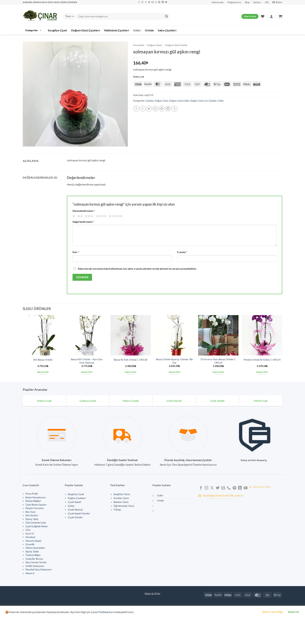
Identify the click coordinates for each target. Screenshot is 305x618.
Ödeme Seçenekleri (35, 547)
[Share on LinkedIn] (168, 108)
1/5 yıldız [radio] (73, 216)
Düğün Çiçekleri (77, 498)
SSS (267, 2)
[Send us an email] (152, 2)
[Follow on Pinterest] (159, 2)
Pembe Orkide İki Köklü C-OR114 (262, 359)
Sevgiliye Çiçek (57, 30)
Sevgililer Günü (121, 494)
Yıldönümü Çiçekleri (116, 30)
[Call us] (156, 2)
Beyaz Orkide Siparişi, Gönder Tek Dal (174, 361)
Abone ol (29, 573)
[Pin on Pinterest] (162, 108)
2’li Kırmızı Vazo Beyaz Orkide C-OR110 (218, 361)
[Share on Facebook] (136, 108)
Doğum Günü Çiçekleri (85, 30)
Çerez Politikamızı (102, 612)
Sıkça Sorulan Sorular (36, 562)
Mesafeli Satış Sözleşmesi (38, 569)
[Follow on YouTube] (166, 2)
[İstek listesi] (262, 16)
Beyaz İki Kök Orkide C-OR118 (130, 359)
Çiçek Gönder (75, 517)
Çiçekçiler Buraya (34, 558)
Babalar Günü (120, 502)
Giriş (27, 529)
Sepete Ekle (43, 372)
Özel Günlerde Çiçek (35, 522)
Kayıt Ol (29, 533)
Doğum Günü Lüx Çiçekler (203, 100)
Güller (137, 30)
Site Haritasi (31, 515)
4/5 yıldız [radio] (100, 216)
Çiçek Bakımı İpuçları (35, 504)
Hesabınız (30, 537)
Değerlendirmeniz (83, 221)
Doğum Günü (154, 45)
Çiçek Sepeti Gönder (79, 513)
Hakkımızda (217, 2)
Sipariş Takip (31, 519)
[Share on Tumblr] (174, 108)
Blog (247, 2)
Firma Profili (31, 493)
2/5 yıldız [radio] (79, 216)
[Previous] (23, 348)
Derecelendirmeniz (84, 210)
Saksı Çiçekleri (167, 30)
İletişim (257, 2)
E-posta (182, 252)
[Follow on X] (146, 2)
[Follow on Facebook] (139, 2)
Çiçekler (150, 100)
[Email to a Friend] (155, 108)
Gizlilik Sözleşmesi (34, 566)
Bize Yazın (30, 511)
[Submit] (166, 16)
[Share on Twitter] (149, 108)
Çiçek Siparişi (75, 509)
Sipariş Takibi (32, 551)
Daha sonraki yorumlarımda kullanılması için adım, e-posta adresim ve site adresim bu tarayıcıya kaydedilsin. (137, 268)
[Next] (282, 348)
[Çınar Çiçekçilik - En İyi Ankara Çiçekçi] (40, 15)
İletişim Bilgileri (33, 501)
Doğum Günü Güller (176, 45)
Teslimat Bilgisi (32, 555)
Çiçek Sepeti (74, 502)
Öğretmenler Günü (123, 505)
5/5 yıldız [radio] (115, 216)
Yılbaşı (117, 509)
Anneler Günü (121, 498)
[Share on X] (143, 108)
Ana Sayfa (138, 45)
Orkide (149, 30)
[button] (277, 2)
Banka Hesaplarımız (35, 497)
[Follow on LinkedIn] (163, 2)
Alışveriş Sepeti (33, 540)
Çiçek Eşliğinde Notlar (36, 526)
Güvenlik (29, 544)
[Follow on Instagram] (142, 2)
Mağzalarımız (234, 2)
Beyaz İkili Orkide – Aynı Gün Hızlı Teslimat (87, 361)
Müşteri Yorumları (34, 508)
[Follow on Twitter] (149, 2)
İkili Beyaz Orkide (42, 359)
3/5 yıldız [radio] (88, 216)
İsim (76, 252)
